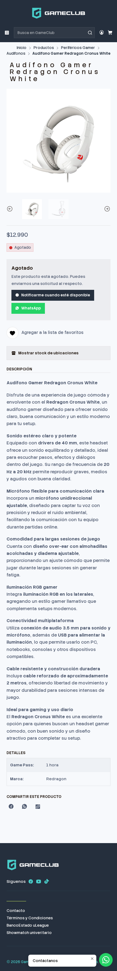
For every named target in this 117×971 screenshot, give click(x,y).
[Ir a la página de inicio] (58, 13)
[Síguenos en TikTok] (46, 881)
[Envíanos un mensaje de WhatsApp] (106, 960)
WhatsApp (31, 308)
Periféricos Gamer (78, 48)
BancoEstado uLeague (28, 925)
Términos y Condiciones (30, 917)
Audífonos (16, 54)
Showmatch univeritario (29, 932)
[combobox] (54, 32)
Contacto (16, 910)
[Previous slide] (11, 209)
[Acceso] (101, 32)
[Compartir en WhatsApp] (24, 807)
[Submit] (90, 32)
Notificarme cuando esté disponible (55, 295)
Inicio (21, 48)
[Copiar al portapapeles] (37, 807)
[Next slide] (106, 209)
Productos (43, 48)
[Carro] (110, 32)
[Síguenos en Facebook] (30, 881)
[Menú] (7, 32)
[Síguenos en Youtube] (38, 881)
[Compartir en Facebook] (11, 807)
